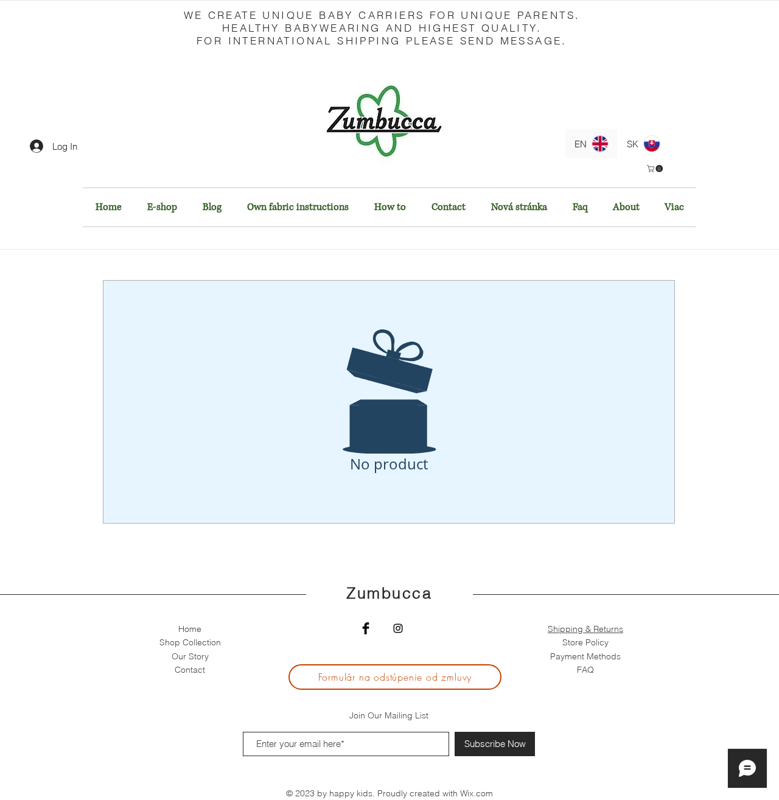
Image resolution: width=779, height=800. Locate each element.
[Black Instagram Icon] (398, 628)
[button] (656, 168)
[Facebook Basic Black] (366, 628)
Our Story (190, 656)
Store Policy (585, 642)
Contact (190, 669)
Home (189, 628)
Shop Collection (190, 642)
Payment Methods (585, 656)
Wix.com (476, 793)
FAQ (585, 669)
